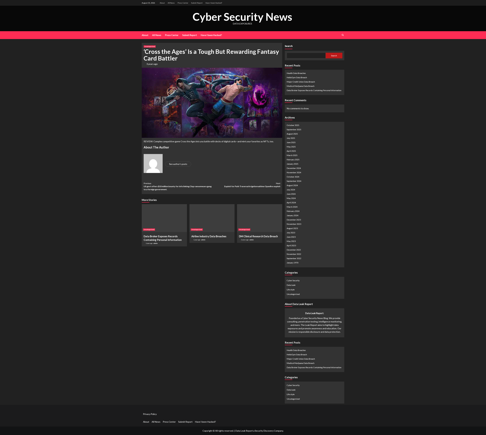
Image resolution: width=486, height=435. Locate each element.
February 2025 (293, 159)
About (162, 3)
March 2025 (292, 155)
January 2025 (292, 164)
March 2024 (292, 207)
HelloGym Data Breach (297, 77)
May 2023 (291, 241)
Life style (291, 289)
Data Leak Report (244, 430)
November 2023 (294, 224)
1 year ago (149, 243)
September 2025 (294, 129)
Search (289, 46)
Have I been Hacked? (214, 3)
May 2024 (291, 198)
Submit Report (197, 3)
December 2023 (294, 219)
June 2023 (291, 237)
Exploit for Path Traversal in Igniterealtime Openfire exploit (252, 184)
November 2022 (294, 254)
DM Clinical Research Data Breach (258, 236)
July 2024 (291, 189)
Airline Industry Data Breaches (208, 236)
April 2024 (291, 202)
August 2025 (292, 134)
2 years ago (245, 240)
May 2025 (291, 146)
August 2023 (292, 228)
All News (171, 3)
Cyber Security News (242, 16)
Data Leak (291, 285)
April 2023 (291, 245)
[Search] (342, 35)
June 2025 (291, 142)
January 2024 (292, 215)
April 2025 (291, 151)
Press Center (183, 3)
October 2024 (293, 176)
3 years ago (152, 64)
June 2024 (291, 194)
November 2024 (294, 172)
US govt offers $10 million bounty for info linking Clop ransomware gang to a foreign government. (177, 186)
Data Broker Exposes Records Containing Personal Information (314, 90)
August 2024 (292, 185)
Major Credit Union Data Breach (301, 81)
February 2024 (293, 211)
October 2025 (293, 125)
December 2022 (294, 250)
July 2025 (291, 138)
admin (155, 243)
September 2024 (294, 181)
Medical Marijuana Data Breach (300, 86)
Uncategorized (149, 46)
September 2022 (294, 258)
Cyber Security (293, 280)
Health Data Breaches (296, 73)
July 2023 (291, 232)
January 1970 (292, 262)
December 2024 (294, 168)
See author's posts (178, 164)
